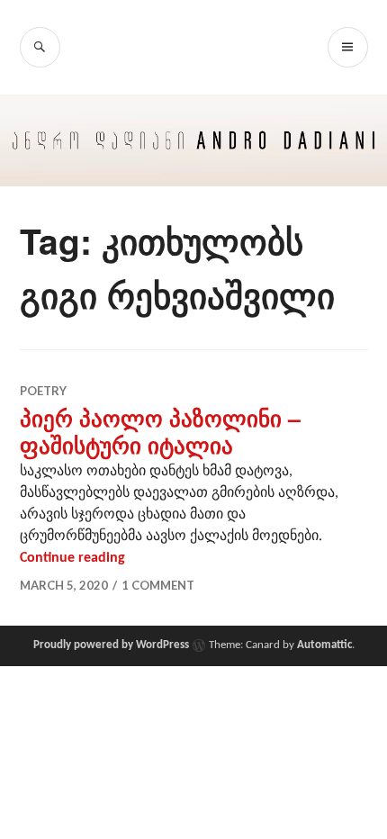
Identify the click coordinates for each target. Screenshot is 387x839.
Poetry (43, 390)
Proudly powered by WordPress (111, 645)
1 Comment (158, 585)
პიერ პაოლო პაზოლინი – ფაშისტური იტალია (160, 431)
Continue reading (72, 558)
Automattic (324, 645)
